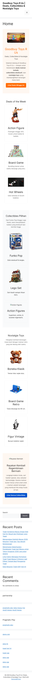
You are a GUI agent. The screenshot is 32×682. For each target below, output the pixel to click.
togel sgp (6, 653)
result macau (17, 610)
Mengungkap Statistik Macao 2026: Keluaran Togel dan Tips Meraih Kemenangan (15, 541)
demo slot (6, 634)
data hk (5, 644)
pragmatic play (8, 608)
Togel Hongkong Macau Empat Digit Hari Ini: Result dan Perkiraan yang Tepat (15, 534)
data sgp (6, 657)
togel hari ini (7, 648)
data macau (18, 608)
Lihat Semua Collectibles (16, 495)
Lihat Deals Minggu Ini (16, 85)
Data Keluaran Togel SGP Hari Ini (14, 567)
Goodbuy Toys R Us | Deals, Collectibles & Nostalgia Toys (14, 6)
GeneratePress (16, 679)
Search (5, 512)
